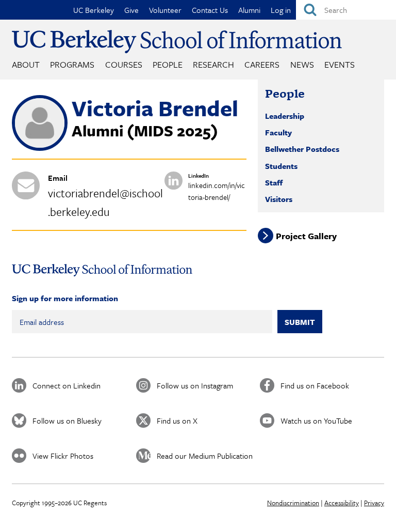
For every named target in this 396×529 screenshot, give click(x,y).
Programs (72, 64)
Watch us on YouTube (316, 420)
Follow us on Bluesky (67, 420)
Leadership (284, 115)
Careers (261, 64)
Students (281, 166)
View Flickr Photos (62, 455)
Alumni (249, 9)
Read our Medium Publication (205, 455)
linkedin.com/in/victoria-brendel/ (216, 191)
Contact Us (210, 9)
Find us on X (177, 420)
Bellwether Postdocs (302, 148)
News (302, 64)
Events (339, 64)
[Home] (177, 41)
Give (131, 9)
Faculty (278, 132)
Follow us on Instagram (195, 385)
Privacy (374, 502)
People (168, 64)
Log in (281, 9)
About (26, 64)
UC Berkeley (93, 9)
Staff (274, 182)
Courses (123, 64)
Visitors (278, 199)
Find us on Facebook (314, 385)
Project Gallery (306, 235)
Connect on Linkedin (66, 385)
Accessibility (341, 502)
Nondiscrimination (293, 502)
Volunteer (165, 9)
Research (213, 64)
